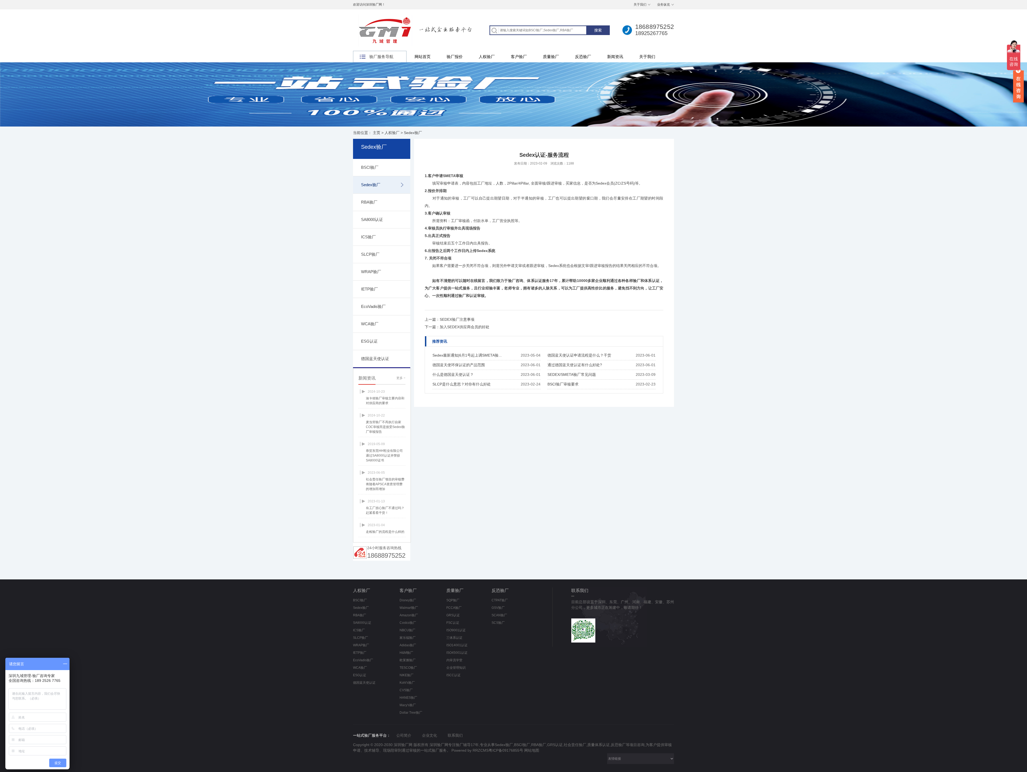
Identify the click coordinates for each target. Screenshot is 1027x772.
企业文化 (429, 735)
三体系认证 (454, 638)
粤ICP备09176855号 (506, 750)
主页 (376, 133)
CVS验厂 (406, 690)
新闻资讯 (615, 56)
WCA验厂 (369, 324)
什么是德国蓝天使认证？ (453, 374)
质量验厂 (551, 56)
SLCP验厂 (370, 254)
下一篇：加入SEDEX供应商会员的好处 (457, 327)
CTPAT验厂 (500, 600)
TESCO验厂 (408, 668)
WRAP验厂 (371, 271)
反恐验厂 (583, 56)
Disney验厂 (408, 600)
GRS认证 (453, 615)
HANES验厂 (408, 698)
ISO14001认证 (456, 645)
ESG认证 (369, 341)
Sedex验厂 (413, 133)
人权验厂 (487, 56)
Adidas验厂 (408, 645)
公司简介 (403, 735)
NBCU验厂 (407, 630)
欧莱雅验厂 (408, 660)
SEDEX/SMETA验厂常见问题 (571, 374)
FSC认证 (452, 623)
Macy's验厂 (408, 705)
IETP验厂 (369, 289)
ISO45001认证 (456, 653)
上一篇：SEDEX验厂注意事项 (449, 319)
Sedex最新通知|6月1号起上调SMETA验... (467, 355)
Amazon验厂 (409, 615)
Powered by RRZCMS (469, 750)
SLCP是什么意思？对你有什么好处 (461, 384)
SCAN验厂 (499, 615)
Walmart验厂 (409, 608)
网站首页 (423, 56)
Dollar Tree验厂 (411, 712)
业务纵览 (663, 4)
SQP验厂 (452, 600)
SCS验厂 (498, 623)
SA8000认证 (372, 219)
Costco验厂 (408, 623)
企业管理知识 (456, 668)
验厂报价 (455, 56)
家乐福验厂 (408, 638)
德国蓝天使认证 (375, 358)
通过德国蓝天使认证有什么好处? (574, 365)
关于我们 (640, 4)
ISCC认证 (453, 675)
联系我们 (455, 735)
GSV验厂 (498, 608)
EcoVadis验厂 (373, 306)
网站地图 (531, 750)
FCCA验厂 (454, 608)
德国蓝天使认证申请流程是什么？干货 (579, 355)
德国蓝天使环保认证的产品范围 (458, 365)
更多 (400, 378)
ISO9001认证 (456, 630)
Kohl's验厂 (407, 683)
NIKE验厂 (406, 675)
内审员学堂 (454, 660)
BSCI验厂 (369, 167)
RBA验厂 (369, 202)
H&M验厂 (406, 653)
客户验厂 (519, 56)
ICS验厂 (368, 237)
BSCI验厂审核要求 (562, 384)
